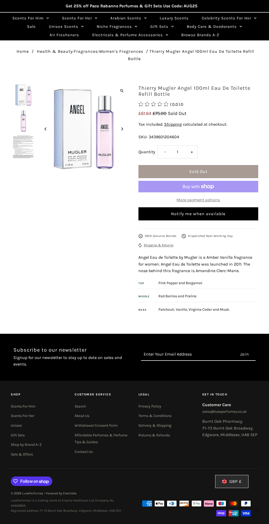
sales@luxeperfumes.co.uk (224, 411)
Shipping (173, 124)
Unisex (16, 425)
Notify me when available (198, 213)
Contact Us (84, 451)
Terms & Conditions (155, 416)
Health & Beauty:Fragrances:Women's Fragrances (90, 51)
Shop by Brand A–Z (26, 444)
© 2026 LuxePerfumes (27, 493)
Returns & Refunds (154, 435)
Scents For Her (22, 416)
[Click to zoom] (122, 91)
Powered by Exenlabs (61, 493)
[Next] (122, 129)
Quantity (146, 151)
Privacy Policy (149, 406)
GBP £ (235, 481)
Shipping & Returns (158, 245)
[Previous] (45, 129)
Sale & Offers (22, 454)
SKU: (142, 136)
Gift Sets (18, 435)
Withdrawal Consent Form (96, 425)
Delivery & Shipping (154, 425)
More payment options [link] (198, 199)
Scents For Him (23, 406)
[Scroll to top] (258, 510)
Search (80, 406)
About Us (82, 416)
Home (23, 51)
